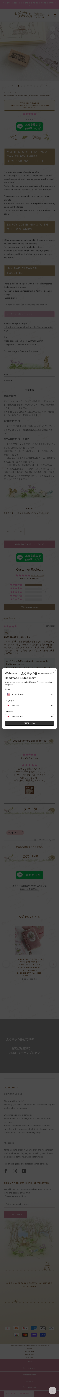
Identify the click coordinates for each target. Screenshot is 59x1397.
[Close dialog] (55, 670)
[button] (29, 694)
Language (9, 700)
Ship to (8, 689)
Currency (9, 711)
